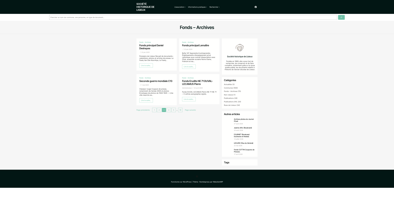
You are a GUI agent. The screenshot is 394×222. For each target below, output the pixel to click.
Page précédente (143, 110)
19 (180, 110)
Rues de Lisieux (230, 105)
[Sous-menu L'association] (185, 7)
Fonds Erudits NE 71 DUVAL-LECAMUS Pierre (197, 83)
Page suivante (190, 110)
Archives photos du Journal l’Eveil (244, 120)
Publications (229, 98)
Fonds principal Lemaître (195, 45)
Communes (228, 88)
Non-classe (228, 95)
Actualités (228, 84)
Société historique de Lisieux (145, 6)
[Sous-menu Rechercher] (219, 7)
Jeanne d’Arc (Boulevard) (243, 128)
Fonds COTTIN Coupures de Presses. (244, 151)
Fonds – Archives (145, 42)
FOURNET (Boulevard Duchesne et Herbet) (241, 135)
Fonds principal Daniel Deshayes (151, 47)
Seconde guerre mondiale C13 (155, 81)
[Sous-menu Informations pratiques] (206, 7)
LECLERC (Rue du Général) (243, 143)
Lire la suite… (147, 66)
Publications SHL (230, 102)
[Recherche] (341, 17)
